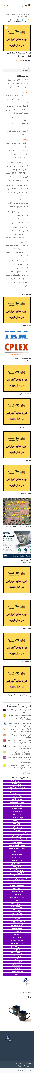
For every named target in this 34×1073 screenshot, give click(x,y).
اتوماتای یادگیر (17, 836)
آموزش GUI (17, 867)
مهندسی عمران (17, 842)
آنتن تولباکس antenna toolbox (17, 839)
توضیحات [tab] (26, 68)
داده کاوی (17, 851)
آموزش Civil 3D (17, 910)
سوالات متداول (27, 1063)
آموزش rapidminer (17, 965)
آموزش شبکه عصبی (17, 817)
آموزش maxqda (17, 956)
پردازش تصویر (17, 913)
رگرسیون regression (17, 940)
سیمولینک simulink (17, 953)
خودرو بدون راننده (17, 891)
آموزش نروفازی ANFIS (17, 870)
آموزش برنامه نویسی (17, 873)
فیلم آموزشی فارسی (21, 14)
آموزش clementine (17, 925)
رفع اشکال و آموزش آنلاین (22, 1066)
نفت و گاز (17, 950)
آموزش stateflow (17, 784)
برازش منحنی (17, 931)
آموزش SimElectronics (17, 802)
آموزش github (17, 882)
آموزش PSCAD (17, 857)
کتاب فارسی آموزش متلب (17, 793)
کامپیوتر (17, 919)
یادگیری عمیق (17, 814)
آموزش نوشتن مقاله (17, 904)
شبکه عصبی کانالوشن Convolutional (17, 879)
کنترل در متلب (17, 830)
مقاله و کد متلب (17, 937)
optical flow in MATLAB (17, 922)
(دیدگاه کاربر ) (18, 60)
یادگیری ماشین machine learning (17, 833)
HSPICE (17, 900)
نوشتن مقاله (17, 888)
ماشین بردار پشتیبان (17, 885)
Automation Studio (17, 790)
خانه (29, 14)
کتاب (17, 974)
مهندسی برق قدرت (17, 781)
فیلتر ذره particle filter (17, 897)
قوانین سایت (17, 1063)
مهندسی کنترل (13, 704)
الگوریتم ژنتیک (17, 854)
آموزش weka (17, 824)
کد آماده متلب (17, 962)
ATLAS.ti (17, 934)
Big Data (17, 959)
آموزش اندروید (17, 811)
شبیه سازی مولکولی (17, 864)
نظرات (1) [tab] (25, 71)
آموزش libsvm (17, 821)
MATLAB (17, 968)
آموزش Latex (17, 876)
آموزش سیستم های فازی (17, 848)
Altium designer (17, 805)
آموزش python (17, 860)
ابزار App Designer (17, 907)
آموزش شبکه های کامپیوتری (17, 787)
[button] (6, 27)
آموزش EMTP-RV (17, 943)
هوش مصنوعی (17, 796)
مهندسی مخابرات (17, 827)
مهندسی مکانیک (17, 799)
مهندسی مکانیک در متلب (17, 845)
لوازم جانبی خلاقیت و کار (17, 947)
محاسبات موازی (17, 928)
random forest (17, 916)
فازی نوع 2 (17, 894)
